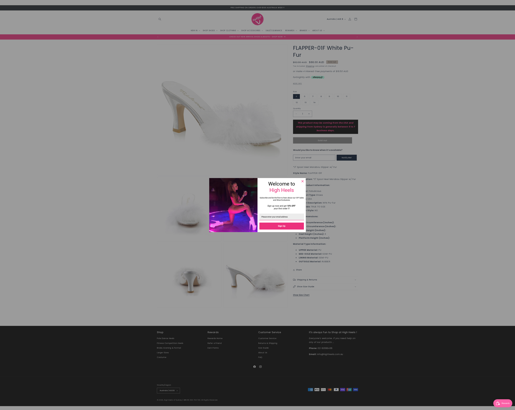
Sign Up (281, 226)
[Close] (302, 181)
